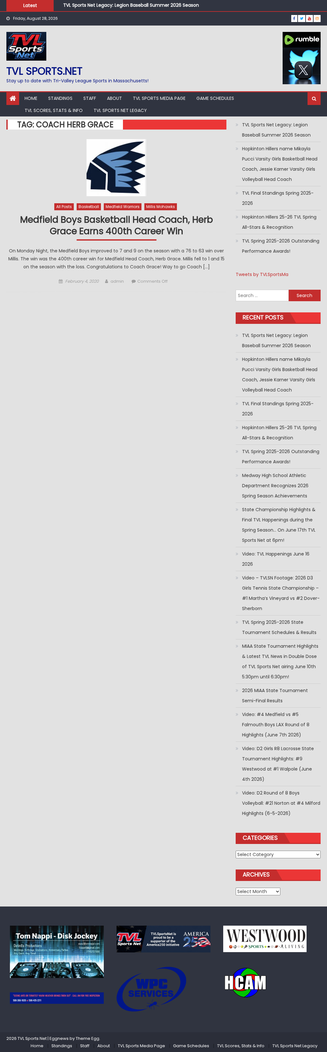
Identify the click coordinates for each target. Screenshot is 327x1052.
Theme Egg (87, 1038)
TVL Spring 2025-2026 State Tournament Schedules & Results (279, 627)
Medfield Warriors (123, 206)
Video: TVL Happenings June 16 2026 (275, 559)
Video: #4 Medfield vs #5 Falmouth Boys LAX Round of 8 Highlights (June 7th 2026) (275, 724)
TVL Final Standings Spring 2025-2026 (278, 198)
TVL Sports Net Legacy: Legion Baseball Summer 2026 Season (131, 5)
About (114, 98)
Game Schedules (215, 98)
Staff (89, 98)
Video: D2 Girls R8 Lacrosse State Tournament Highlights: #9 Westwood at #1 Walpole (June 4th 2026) (278, 763)
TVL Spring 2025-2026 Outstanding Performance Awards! (280, 246)
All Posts (64, 206)
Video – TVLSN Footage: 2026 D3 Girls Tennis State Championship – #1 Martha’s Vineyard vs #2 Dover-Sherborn (281, 593)
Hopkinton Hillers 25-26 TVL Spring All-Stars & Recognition (279, 222)
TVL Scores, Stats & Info (54, 110)
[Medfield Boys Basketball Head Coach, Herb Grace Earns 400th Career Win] (116, 167)
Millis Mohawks (160, 206)
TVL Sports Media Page (159, 98)
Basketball (89, 206)
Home (31, 98)
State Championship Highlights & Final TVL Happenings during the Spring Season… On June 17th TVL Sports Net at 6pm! (279, 524)
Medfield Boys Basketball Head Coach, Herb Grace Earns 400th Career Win (116, 225)
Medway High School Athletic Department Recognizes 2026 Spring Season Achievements (275, 485)
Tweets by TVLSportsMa (262, 274)
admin (117, 281)
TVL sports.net (44, 71)
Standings (60, 98)
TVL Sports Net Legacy (120, 110)
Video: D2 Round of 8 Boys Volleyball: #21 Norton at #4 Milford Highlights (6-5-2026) (281, 803)
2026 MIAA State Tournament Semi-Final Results (275, 695)
